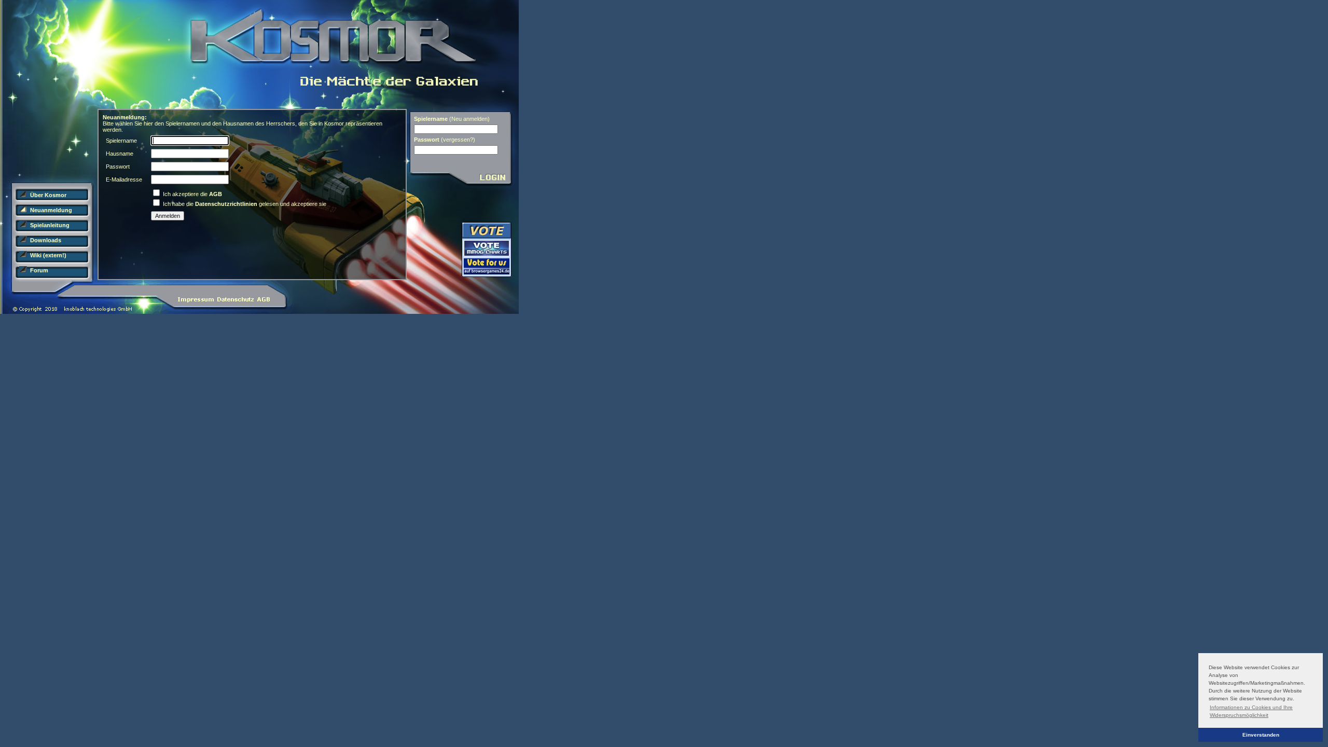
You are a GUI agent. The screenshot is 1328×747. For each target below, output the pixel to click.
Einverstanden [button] (1260, 735)
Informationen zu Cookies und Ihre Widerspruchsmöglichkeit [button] (1251, 711)
